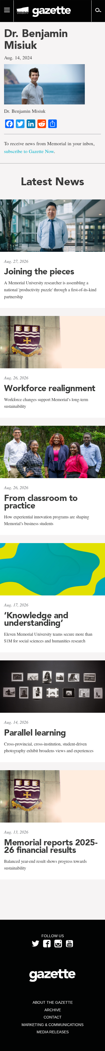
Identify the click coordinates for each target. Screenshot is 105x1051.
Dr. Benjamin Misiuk (36, 39)
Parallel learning (35, 732)
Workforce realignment (49, 388)
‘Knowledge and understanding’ (36, 619)
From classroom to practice (41, 501)
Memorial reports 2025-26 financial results (50, 846)
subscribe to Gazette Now (29, 151)
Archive (52, 1010)
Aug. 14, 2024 (18, 57)
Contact (53, 1017)
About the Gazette (53, 1002)
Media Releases (53, 1032)
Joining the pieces (39, 271)
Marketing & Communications (52, 1025)
